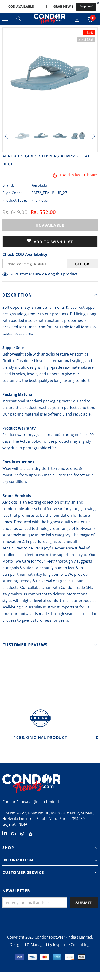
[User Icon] (77, 19)
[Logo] (49, 19)
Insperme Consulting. (71, 944)
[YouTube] (31, 833)
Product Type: (14, 200)
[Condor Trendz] (50, 783)
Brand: (8, 185)
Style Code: (12, 192)
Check (82, 264)
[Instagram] (22, 833)
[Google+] (13, 833)
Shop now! (86, 6)
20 (12, 274)
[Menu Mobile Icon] (5, 19)
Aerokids (39, 185)
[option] (50, 75)
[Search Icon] (18, 19)
